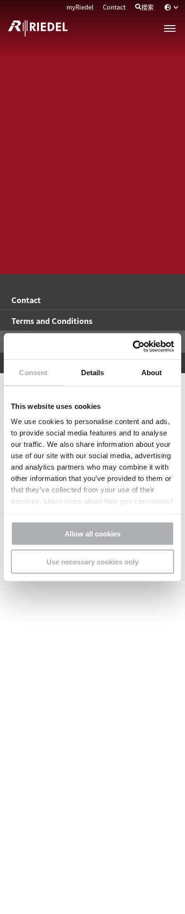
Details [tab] (92, 373)
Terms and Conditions (51, 320)
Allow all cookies (92, 534)
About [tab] (151, 373)
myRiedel (79, 6)
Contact (114, 6)
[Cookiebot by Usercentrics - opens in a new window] (133, 346)
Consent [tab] (33, 373)
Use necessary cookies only (92, 561)
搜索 (147, 6)
